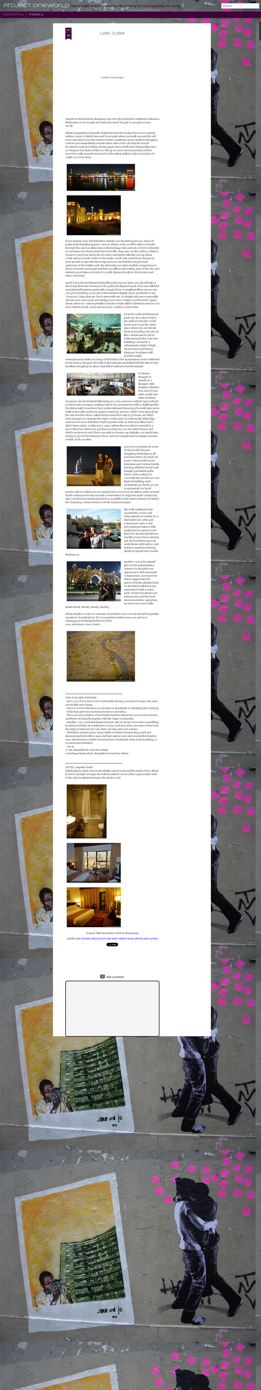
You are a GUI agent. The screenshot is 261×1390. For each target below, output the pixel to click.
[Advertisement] (179, 83)
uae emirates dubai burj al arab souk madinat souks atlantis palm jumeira (117, 938)
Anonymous (132, 933)
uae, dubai (112, 33)
